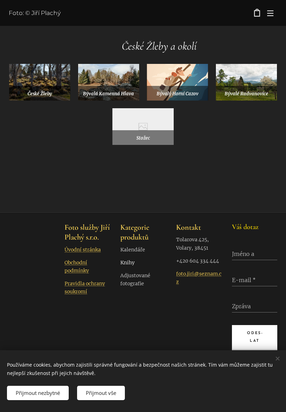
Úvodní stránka (83, 250)
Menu (270, 13)
